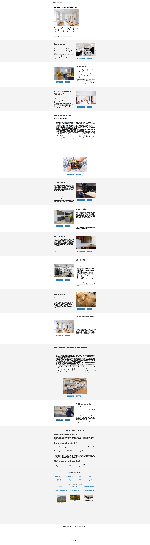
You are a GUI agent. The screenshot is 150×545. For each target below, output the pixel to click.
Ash (69, 479)
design (57, 47)
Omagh (80, 476)
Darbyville (69, 480)
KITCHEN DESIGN (88, 532)
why (79, 281)
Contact (90, 2)
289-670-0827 (75, 541)
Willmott (90, 480)
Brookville (59, 477)
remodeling (76, 33)
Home (80, 2)
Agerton (80, 479)
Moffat (90, 479)
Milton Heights (59, 480)
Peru (80, 475)
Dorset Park (59, 479)
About (74, 526)
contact (80, 70)
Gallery (83, 526)
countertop (81, 275)
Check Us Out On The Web (75, 536)
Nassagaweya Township (59, 476)
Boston (90, 476)
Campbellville (59, 475)
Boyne (90, 477)
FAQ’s (95, 2)
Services (85, 2)
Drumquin (80, 480)
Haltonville (69, 475)
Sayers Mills (69, 477)
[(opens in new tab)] (61, 497)
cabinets (68, 122)
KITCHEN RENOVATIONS (69, 532)
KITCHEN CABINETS (79, 532)
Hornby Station (90, 475)
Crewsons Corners (69, 476)
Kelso (80, 477)
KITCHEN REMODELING (59, 532)
